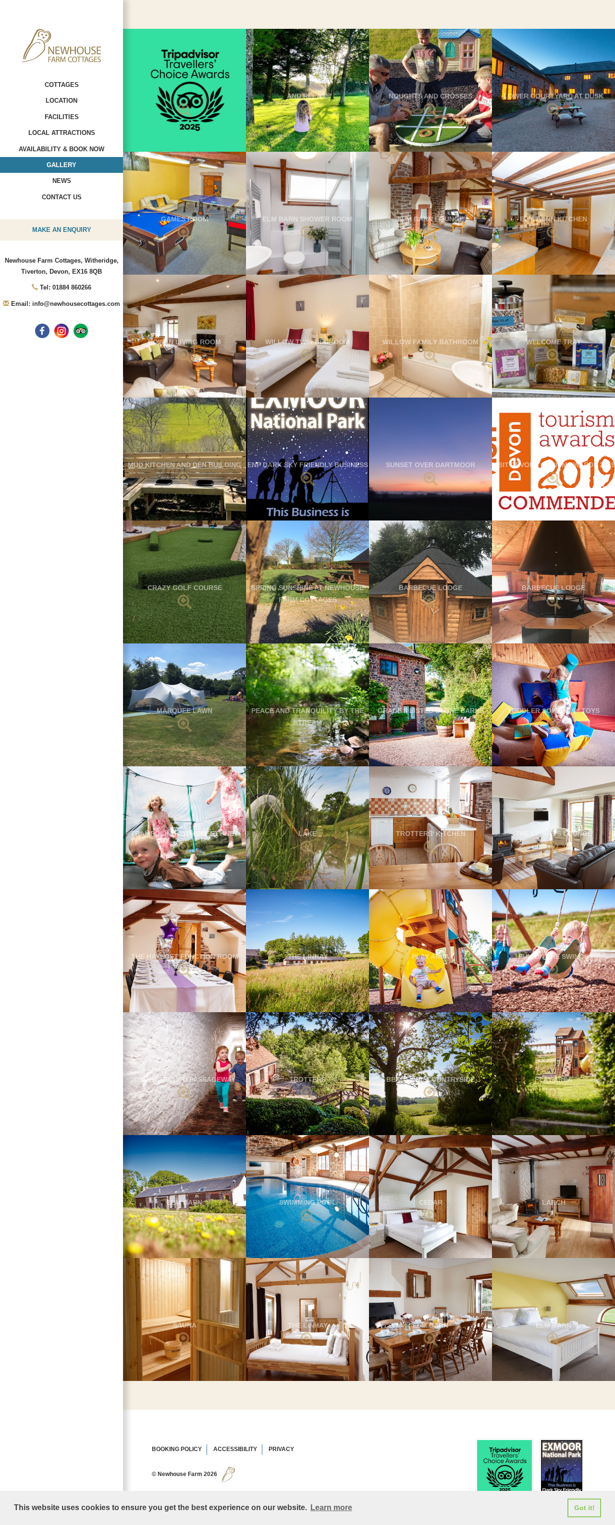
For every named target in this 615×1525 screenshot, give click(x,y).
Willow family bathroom (430, 342)
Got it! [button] (584, 1508)
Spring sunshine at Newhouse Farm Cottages (307, 594)
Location (61, 100)
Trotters (307, 1079)
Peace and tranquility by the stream (307, 716)
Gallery (61, 165)
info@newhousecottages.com (76, 303)
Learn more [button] (331, 1507)
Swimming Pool (307, 1202)
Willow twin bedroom (307, 342)
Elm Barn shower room (307, 219)
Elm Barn (184, 1202)
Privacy (281, 1449)
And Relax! (307, 96)
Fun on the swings (553, 956)
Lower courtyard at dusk (553, 96)
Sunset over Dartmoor (430, 465)
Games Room (185, 219)
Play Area (430, 956)
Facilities (62, 117)
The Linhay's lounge (554, 833)
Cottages (62, 84)
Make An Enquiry (61, 229)
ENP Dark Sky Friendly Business (307, 465)
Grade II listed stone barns (431, 710)
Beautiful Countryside (430, 1079)
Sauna (185, 1325)
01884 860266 (71, 287)
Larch (554, 1202)
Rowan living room (184, 342)
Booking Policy (177, 1449)
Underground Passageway (184, 1079)
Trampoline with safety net (184, 833)
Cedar (431, 1202)
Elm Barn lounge (430, 219)
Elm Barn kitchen (553, 219)
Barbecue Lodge (430, 588)
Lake (307, 833)
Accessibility (235, 1449)
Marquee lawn (184, 710)
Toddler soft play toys (553, 710)
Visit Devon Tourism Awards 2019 (553, 465)
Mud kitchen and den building (184, 465)
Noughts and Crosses (430, 96)
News (61, 180)
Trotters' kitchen (431, 833)
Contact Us (62, 197)
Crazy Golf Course (185, 588)
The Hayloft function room (184, 956)
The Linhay (308, 956)
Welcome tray (553, 342)
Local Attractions (61, 132)
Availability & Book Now (61, 149)
